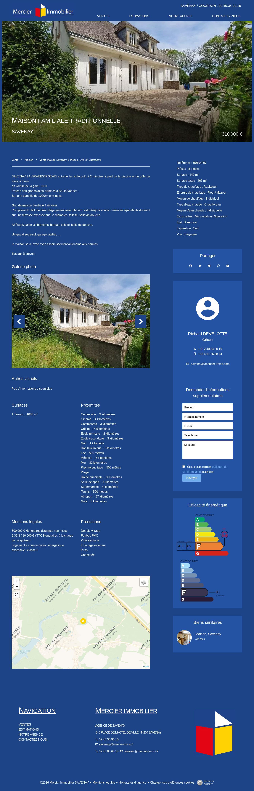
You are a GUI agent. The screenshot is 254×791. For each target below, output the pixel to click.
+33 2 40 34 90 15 (210, 349)
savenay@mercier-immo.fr (116, 744)
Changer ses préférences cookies (172, 782)
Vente (15, 159)
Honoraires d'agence (132, 782)
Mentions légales (104, 782)
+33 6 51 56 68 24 (210, 354)
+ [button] (17, 581)
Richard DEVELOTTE (207, 333)
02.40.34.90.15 (109, 739)
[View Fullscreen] (17, 595)
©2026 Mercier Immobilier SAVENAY (64, 782)
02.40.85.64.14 (109, 751)
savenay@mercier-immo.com (210, 363)
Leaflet (146, 666)
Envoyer (191, 477)
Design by (209, 782)
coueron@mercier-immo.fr (141, 751)
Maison (29, 159)
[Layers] (144, 582)
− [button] (17, 586)
